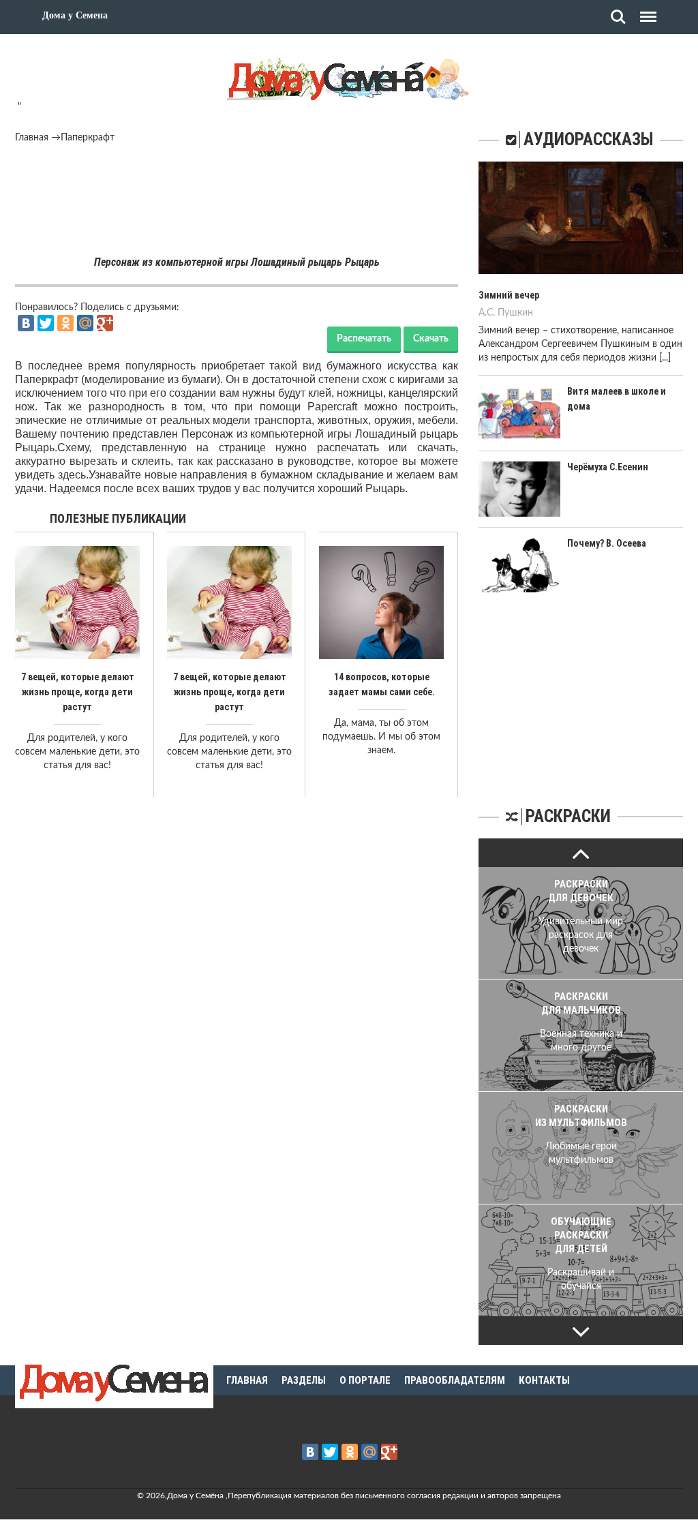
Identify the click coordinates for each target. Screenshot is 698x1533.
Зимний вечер (509, 295)
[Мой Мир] (85, 323)
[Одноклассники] (65, 323)
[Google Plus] (105, 323)
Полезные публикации (118, 518)
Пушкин (515, 313)
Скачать (431, 339)
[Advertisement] (236, 182)
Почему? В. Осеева (606, 543)
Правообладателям (454, 1380)
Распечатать (364, 339)
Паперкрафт (88, 137)
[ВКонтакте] (26, 323)
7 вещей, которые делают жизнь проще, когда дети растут (77, 691)
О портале (365, 1380)
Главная (31, 137)
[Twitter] (45, 323)
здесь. (73, 475)
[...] (665, 358)
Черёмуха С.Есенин (607, 466)
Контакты (544, 1380)
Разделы (304, 1380)
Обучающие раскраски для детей (581, 1235)
